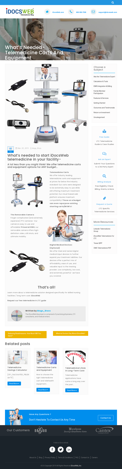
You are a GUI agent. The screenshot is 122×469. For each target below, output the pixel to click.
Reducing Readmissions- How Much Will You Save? (24, 334)
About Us (32, 457)
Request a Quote (104, 204)
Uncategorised (99, 117)
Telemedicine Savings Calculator (17, 368)
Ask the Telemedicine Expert (104, 77)
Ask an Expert (104, 159)
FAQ (76, 457)
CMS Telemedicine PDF (102, 248)
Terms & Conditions (65, 457)
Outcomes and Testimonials (104, 108)
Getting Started (99, 103)
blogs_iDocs (36, 148)
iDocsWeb (35, 295)
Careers (95, 457)
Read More (13, 383)
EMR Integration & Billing (103, 86)
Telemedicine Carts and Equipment (46, 368)
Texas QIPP (98, 243)
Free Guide (104, 137)
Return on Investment (102, 112)
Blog (40, 457)
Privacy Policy (50, 457)
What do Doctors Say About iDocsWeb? (70, 333)
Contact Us (105, 418)
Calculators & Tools (101, 81)
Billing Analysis (104, 182)
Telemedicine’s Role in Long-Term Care (75, 369)
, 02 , (23, 148)
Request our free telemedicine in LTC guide (27, 300)
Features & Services (101, 98)
